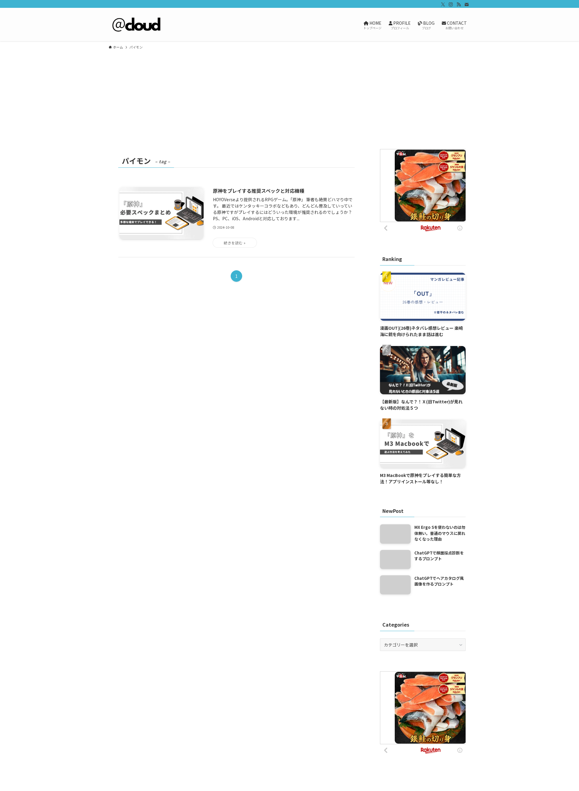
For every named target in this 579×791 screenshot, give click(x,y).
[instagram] (451, 4)
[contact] (466, 4)
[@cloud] (137, 24)
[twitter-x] (443, 4)
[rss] (459, 4)
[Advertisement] (289, 99)
